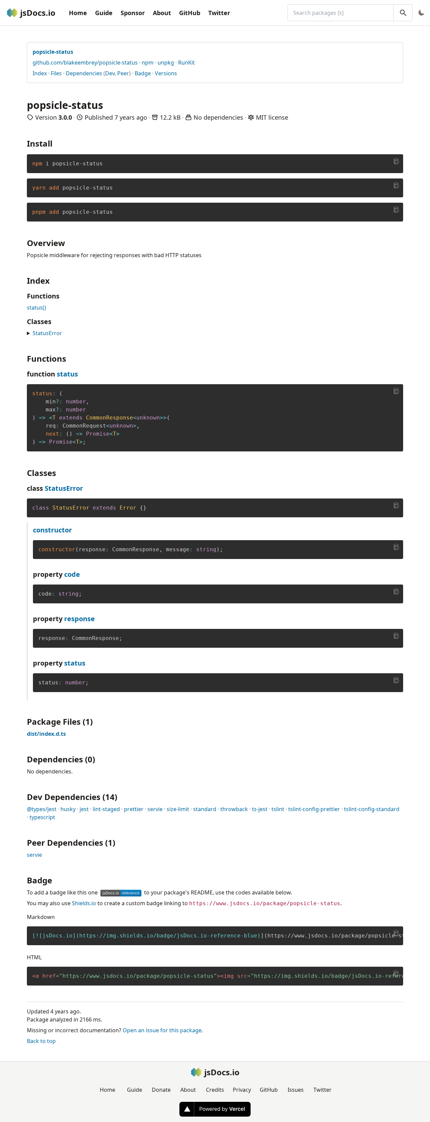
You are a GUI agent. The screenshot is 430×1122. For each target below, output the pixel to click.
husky (68, 809)
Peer (123, 73)
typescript (42, 817)
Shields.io (84, 903)
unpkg (166, 62)
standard (204, 809)
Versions (166, 73)
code (72, 574)
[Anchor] (56, 143)
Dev (110, 73)
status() (36, 307)
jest (84, 809)
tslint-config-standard (371, 809)
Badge (143, 73)
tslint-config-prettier (314, 809)
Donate (161, 1089)
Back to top (41, 1041)
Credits (215, 1089)
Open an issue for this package (162, 1030)
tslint (277, 809)
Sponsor (133, 13)
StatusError (47, 333)
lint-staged (106, 809)
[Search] (403, 12)
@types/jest (41, 809)
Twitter (219, 13)
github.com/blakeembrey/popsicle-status (85, 62)
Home (78, 13)
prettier (133, 809)
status (67, 373)
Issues (296, 1089)
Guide (104, 13)
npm (148, 62)
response (79, 618)
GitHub (189, 13)
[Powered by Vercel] (215, 1109)
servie (155, 809)
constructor (52, 529)
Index (40, 73)
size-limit (178, 809)
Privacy (242, 1089)
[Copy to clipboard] (396, 161)
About (162, 13)
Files (56, 73)
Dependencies (84, 73)
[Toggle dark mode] (421, 13)
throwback (234, 809)
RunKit (186, 62)
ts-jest (259, 809)
